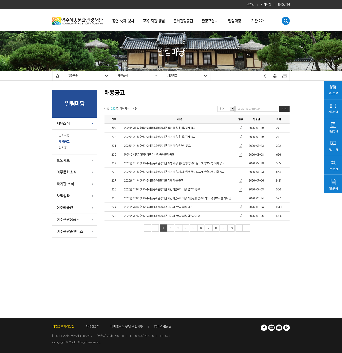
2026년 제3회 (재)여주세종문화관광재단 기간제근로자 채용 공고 (158, 207)
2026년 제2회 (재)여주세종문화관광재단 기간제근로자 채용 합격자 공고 (162, 216)
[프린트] (285, 75)
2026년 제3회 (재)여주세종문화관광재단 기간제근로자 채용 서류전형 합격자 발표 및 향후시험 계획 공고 (179, 198)
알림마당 (234, 21)
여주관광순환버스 (70, 231)
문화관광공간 (183, 21)
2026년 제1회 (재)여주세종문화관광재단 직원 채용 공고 (153, 180)
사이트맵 (266, 4)
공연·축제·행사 (123, 21)
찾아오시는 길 (163, 327)
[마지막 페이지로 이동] (246, 228)
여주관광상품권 (68, 219)
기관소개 (257, 21)
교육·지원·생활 (154, 21)
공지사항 (64, 135)
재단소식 (123, 75)
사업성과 (63, 196)
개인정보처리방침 (63, 327)
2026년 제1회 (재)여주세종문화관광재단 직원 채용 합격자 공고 (157, 146)
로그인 (250, 4)
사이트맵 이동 (275, 21)
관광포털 (208, 21)
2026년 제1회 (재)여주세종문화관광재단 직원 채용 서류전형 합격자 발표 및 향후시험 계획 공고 (174, 172)
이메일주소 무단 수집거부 (126, 327)
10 (230, 228)
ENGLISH (284, 4)
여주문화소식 (66, 172)
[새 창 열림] (264, 328)
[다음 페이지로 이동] (239, 228)
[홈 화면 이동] (57, 75)
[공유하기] (265, 75)
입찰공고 (64, 148)
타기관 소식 (65, 184)
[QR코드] (275, 75)
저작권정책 (92, 327)
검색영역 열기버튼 (286, 21)
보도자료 (63, 160)
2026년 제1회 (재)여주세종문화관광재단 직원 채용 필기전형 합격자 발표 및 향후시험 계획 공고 (174, 163)
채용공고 (172, 75)
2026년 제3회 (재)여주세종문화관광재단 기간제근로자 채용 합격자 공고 (162, 189)
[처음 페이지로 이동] (147, 228)
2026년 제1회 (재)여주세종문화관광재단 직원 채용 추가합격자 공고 (159, 137)
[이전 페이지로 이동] (155, 228)
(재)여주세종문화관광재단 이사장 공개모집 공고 (149, 154)
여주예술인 (65, 207)
